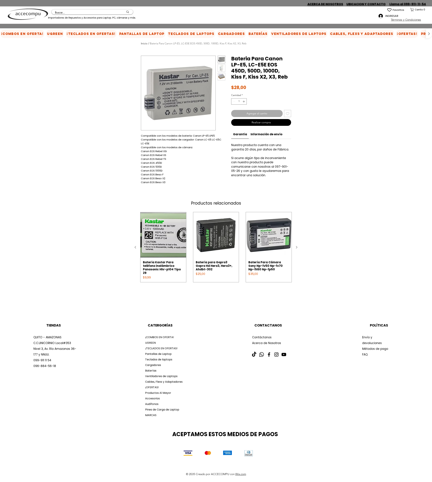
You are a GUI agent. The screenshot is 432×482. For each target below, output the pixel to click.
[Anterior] (135, 247)
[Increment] (244, 101)
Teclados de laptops (158, 359)
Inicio (144, 43)
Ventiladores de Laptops (161, 376)
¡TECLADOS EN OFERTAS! (161, 348)
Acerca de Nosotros (266, 343)
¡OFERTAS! (152, 387)
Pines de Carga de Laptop (162, 410)
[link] (421, 9)
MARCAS (150, 415)
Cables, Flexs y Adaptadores (162, 382)
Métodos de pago (375, 349)
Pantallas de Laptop (158, 354)
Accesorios (152, 398)
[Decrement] (234, 101)
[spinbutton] (239, 101)
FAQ (365, 354)
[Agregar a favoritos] (287, 113)
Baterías (150, 371)
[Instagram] (276, 354)
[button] (231, 33)
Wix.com (240, 474)
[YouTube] (284, 354)
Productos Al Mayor (158, 393)
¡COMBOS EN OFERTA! (159, 337)
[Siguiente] (297, 247)
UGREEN (150, 343)
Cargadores (153, 365)
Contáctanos (262, 337)
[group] (216, 247)
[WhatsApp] (261, 354)
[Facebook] (269, 354)
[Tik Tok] (254, 354)
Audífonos (151, 404)
